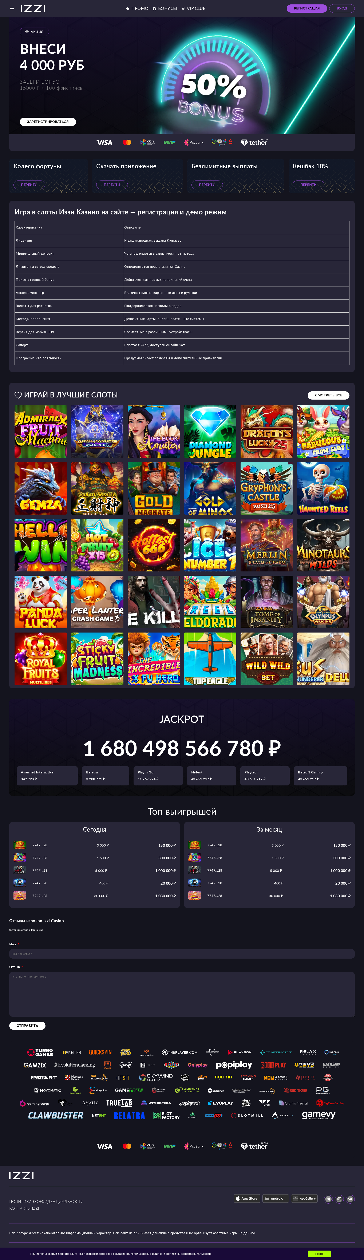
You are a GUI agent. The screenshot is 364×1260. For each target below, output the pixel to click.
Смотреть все (328, 395)
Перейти (29, 184)
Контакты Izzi (24, 1209)
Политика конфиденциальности (46, 1202)
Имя (12, 944)
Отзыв (14, 967)
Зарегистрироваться (48, 121)
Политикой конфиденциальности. (189, 1253)
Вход (342, 8)
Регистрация (307, 8)
